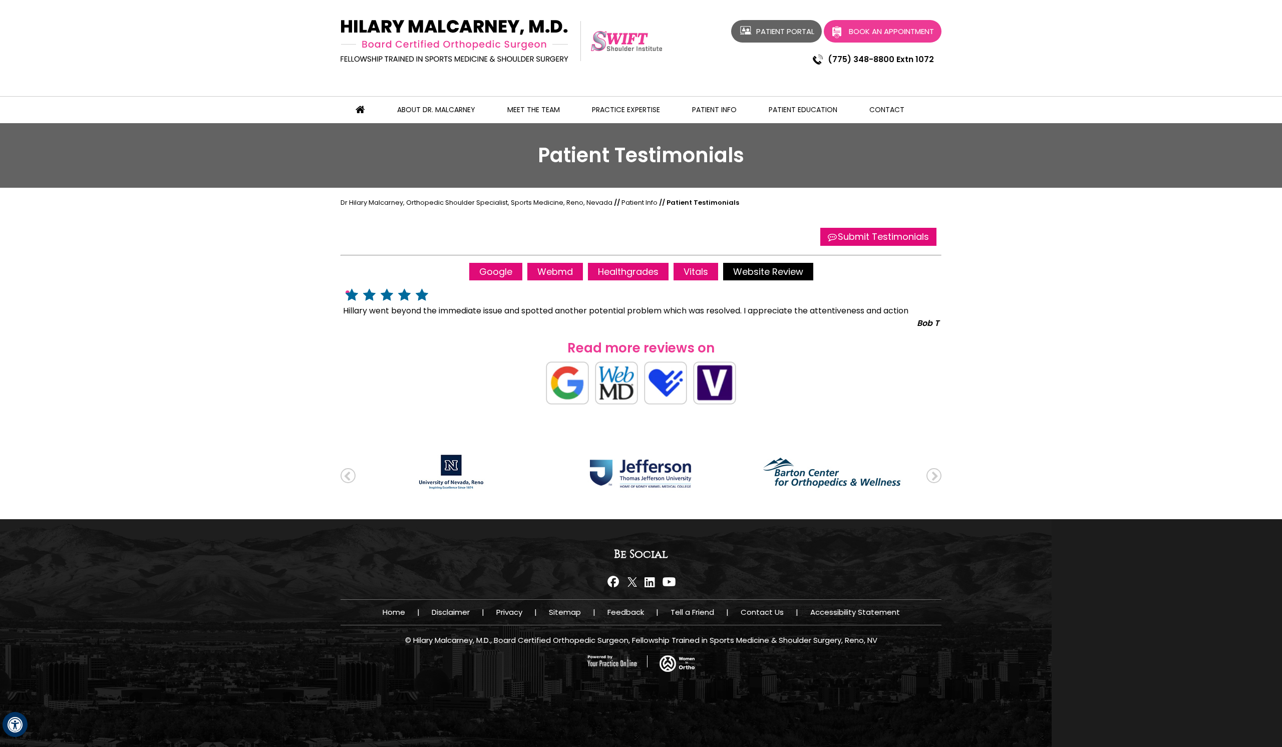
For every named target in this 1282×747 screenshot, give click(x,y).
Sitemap (565, 612)
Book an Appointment (891, 31)
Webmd (555, 271)
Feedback (625, 612)
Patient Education (803, 110)
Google (495, 271)
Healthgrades (628, 271)
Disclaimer (451, 612)
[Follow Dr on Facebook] (614, 581)
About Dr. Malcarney (436, 110)
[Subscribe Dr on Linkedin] (650, 581)
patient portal (785, 31)
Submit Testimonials (883, 236)
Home (394, 612)
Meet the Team (533, 110)
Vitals (696, 271)
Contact (886, 110)
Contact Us (762, 612)
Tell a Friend (692, 612)
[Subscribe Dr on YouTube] (667, 581)
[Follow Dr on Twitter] (632, 581)
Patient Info (714, 110)
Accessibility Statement (855, 612)
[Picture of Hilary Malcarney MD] (454, 40)
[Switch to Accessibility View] (15, 724)
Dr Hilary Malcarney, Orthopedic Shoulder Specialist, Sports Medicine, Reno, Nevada (476, 202)
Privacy (509, 612)
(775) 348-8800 (861, 59)
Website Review (768, 271)
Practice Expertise (626, 110)
